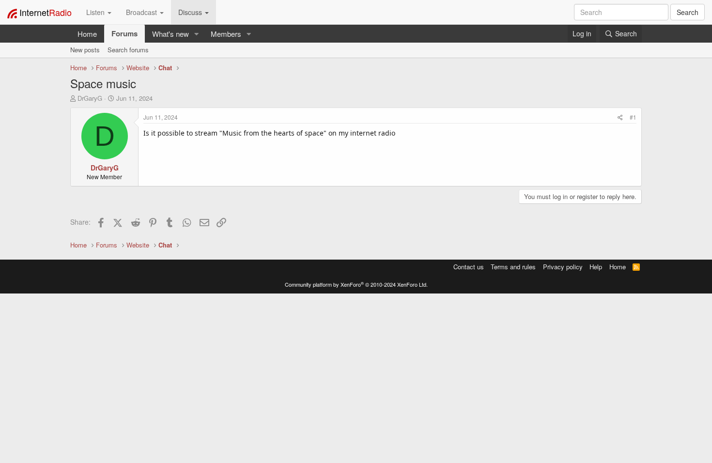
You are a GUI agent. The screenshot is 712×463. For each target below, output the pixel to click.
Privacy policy (563, 266)
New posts (85, 49)
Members (226, 34)
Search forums (128, 49)
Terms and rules (513, 266)
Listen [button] (96, 12)
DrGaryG (89, 98)
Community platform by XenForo (356, 284)
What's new (170, 34)
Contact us (468, 266)
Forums (124, 33)
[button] (196, 34)
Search (687, 12)
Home (87, 34)
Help (595, 266)
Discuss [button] (191, 12)
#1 (633, 117)
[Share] (620, 117)
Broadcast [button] (142, 12)
